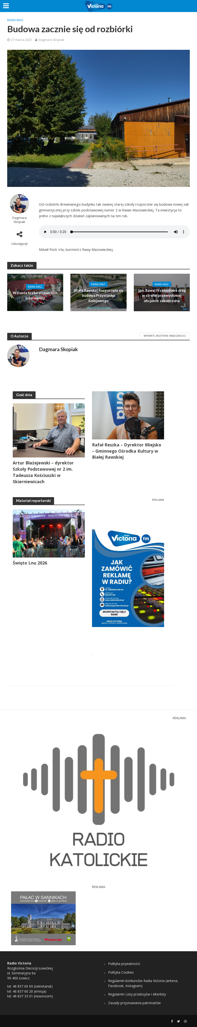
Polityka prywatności (124, 963)
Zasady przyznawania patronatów (134, 1003)
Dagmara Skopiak (51, 40)
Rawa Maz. (15, 20)
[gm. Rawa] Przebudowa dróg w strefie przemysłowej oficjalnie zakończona (162, 295)
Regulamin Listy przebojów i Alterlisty (137, 994)
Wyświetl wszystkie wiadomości (165, 335)
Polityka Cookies (121, 972)
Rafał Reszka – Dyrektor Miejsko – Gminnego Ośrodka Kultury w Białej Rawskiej (126, 451)
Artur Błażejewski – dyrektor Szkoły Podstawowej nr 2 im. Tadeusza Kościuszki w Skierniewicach (43, 472)
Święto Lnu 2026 (30, 563)
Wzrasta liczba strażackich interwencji (35, 295)
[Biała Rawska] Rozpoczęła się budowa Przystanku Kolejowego (98, 295)
